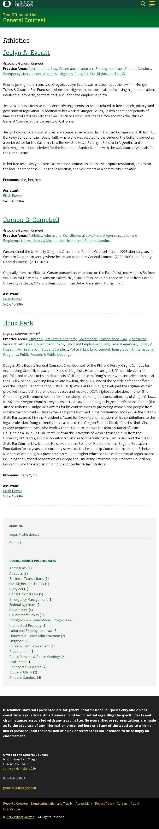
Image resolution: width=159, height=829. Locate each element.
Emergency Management (22, 73)
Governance (68, 68)
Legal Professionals (24, 534)
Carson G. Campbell (31, 219)
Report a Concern (15, 803)
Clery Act (81, 73)
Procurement (19, 651)
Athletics (50, 73)
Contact (15, 542)
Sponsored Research (25, 667)
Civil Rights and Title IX (107, 73)
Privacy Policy (104, 803)
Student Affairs (20, 672)
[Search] (143, 3)
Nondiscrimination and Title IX (51, 803)
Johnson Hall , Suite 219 (19, 768)
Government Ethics (49, 344)
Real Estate (17, 662)
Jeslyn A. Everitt (26, 52)
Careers (122, 803)
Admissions (52, 235)
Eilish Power (12, 195)
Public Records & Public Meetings (45, 354)
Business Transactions (26, 578)
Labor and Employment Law (100, 68)
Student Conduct (137, 68)
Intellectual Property (61, 339)
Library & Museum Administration (57, 240)
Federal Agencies (107, 235)
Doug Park (18, 322)
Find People (11, 809)
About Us (16, 526)
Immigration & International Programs (38, 620)
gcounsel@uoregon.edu (19, 788)
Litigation (66, 73)
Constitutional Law (43, 68)
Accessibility (84, 803)
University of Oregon (20, 817)
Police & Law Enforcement (90, 349)
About (135, 803)
